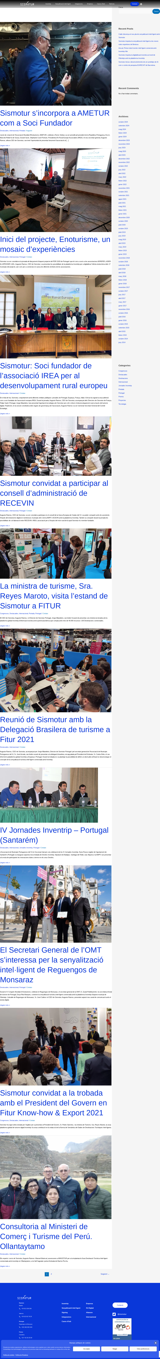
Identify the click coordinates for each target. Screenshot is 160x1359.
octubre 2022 (123, 166)
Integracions (79, 4)
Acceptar (86, 1349)
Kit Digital (90, 1308)
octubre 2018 (123, 262)
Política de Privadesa (21, 1355)
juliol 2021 (122, 203)
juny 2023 (122, 148)
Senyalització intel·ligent (63, 4)
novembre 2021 (124, 188)
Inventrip (48, 4)
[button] (156, 1343)
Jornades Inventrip (26, 848)
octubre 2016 (123, 313)
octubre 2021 (123, 192)
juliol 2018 (122, 269)
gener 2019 (122, 254)
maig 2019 (122, 239)
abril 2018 (122, 272)
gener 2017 (122, 306)
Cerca (156, 11)
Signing (65, 1312)
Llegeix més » (5, 145)
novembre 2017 (124, 287)
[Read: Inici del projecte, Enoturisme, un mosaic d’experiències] (55, 190)
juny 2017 (122, 294)
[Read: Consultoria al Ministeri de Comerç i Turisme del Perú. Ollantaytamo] (55, 1177)
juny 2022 (122, 170)
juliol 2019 (122, 232)
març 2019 (122, 247)
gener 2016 (122, 320)
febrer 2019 (123, 250)
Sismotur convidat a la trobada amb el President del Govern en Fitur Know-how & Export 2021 (53, 1103)
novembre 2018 (124, 258)
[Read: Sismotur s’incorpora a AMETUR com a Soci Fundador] (55, 64)
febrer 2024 (123, 133)
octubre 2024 (123, 122)
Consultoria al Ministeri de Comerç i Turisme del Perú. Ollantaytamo (46, 1236)
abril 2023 (122, 155)
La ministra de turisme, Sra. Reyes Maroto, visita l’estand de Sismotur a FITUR (54, 596)
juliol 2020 (122, 225)
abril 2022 (122, 173)
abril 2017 (122, 298)
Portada (22, 131)
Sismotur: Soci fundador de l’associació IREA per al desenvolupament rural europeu (54, 375)
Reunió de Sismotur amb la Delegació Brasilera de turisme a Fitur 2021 (55, 729)
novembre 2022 (124, 162)
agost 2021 (122, 199)
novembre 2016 (124, 309)
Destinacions (123, 378)
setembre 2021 (124, 195)
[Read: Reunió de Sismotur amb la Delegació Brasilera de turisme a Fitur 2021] (55, 670)
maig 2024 (122, 129)
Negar (115, 1349)
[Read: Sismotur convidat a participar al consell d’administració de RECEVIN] (55, 446)
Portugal (22, 257)
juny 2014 (122, 342)
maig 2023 (122, 151)
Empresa (90, 4)
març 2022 (122, 177)
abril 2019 (122, 243)
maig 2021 (122, 206)
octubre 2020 (123, 221)
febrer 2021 (123, 210)
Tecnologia (122, 404)
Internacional (14, 131)
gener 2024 (122, 137)
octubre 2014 (123, 339)
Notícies (112, 4)
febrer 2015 (123, 335)
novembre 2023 (124, 144)
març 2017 (122, 302)
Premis (121, 397)
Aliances (89, 1312)
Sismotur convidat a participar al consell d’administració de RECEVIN (54, 493)
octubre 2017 (123, 291)
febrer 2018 (123, 280)
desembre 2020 (124, 217)
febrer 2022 (123, 181)
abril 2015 (122, 331)
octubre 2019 (123, 228)
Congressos (4, 613)
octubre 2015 (123, 324)
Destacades (4, 131)
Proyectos (122, 400)
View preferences (143, 1349)
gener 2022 (122, 184)
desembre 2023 (124, 140)
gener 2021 (122, 214)
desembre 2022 (124, 159)
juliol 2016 (122, 317)
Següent (105, 1274)
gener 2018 (122, 283)
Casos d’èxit (101, 4)
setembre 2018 (124, 265)
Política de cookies (8, 1355)
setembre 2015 (124, 328)
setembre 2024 (124, 126)
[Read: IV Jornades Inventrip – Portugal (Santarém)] (49, 795)
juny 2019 (122, 236)
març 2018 (122, 276)
